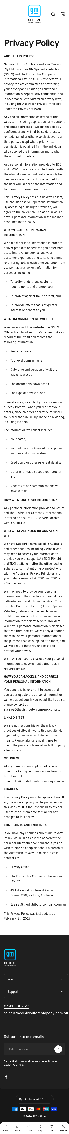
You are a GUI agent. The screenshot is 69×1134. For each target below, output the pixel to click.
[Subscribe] (58, 1049)
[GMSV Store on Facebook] (6, 1076)
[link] (36, 1013)
